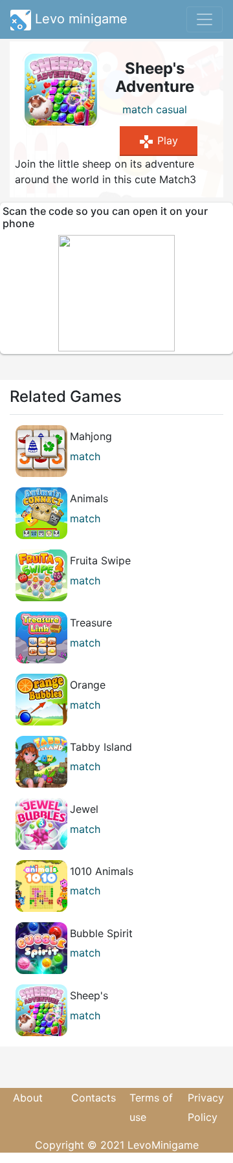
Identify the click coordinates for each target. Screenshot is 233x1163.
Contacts (93, 1097)
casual (171, 109)
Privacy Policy (206, 1107)
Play (158, 142)
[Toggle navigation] (204, 19)
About (28, 1097)
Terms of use (151, 1107)
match (137, 109)
